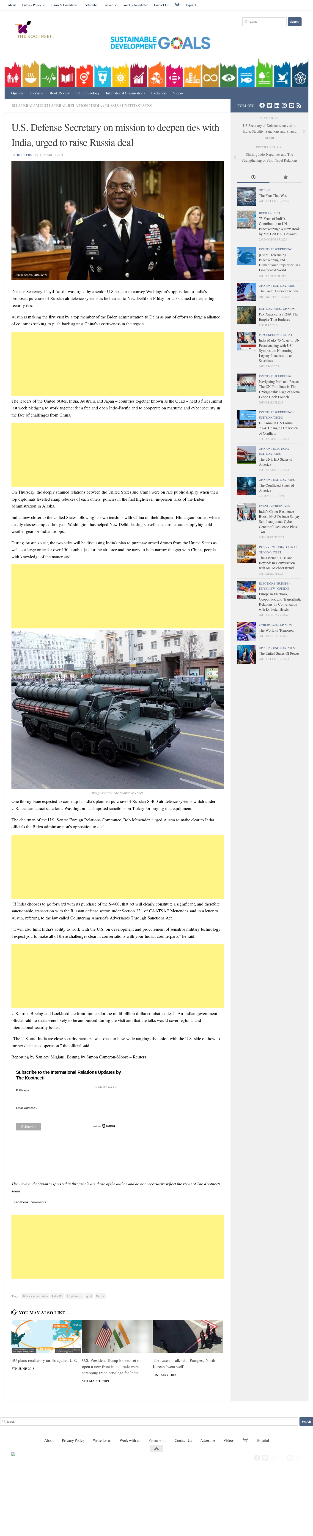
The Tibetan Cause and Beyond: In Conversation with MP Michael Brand (277, 562)
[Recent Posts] (253, 178)
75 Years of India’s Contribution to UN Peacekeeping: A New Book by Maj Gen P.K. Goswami (279, 226)
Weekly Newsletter (136, 5)
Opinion (17, 93)
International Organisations (125, 93)
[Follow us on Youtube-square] (291, 105)
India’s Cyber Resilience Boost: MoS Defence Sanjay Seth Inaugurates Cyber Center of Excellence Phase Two (279, 521)
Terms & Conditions (64, 5)
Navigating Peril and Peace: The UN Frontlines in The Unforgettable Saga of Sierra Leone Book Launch (279, 389)
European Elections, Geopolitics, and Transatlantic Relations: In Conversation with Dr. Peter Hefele (280, 601)
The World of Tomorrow (276, 630)
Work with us (130, 1440)
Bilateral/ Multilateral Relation (49, 105)
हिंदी (177, 5)
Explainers (159, 93)
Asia (280, 547)
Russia (112, 105)
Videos (178, 93)
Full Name (22, 1090)
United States (137, 105)
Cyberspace (280, 506)
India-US (57, 1296)
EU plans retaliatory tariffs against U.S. (44, 1360)
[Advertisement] (117, 364)
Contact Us (161, 5)
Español (191, 5)
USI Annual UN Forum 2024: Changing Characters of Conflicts (279, 427)
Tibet (277, 552)
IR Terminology (87, 93)
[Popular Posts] (285, 178)
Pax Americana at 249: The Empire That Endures (278, 316)
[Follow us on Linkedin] (277, 105)
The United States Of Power (279, 653)
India (96, 105)
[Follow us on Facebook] (262, 105)
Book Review (60, 93)
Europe (282, 583)
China (290, 547)
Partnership (91, 5)
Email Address (27, 1108)
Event (264, 249)
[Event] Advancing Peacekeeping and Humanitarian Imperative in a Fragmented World (280, 262)
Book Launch (269, 213)
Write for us (102, 1440)
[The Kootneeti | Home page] (37, 30)
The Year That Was (273, 195)
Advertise (111, 5)
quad (89, 1296)
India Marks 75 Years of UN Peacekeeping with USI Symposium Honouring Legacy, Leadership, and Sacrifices (279, 350)
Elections (281, 448)
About (12, 5)
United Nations (271, 417)
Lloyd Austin (74, 1296)
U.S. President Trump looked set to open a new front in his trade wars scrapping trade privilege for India (111, 1366)
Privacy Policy (31, 5)
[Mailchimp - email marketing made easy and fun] (104, 1127)
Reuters (24, 154)
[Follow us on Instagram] (284, 105)
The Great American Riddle (279, 291)
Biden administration (35, 1296)
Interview (36, 93)
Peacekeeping (281, 249)
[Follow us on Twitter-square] (269, 105)
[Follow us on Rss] (299, 105)
